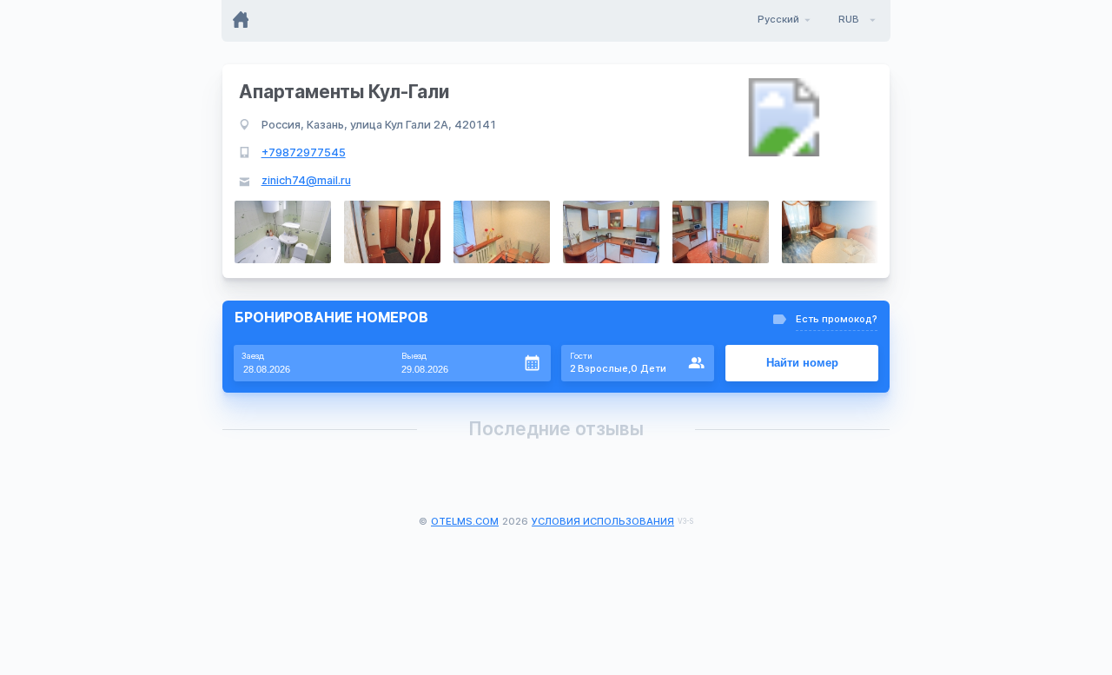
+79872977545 (303, 152)
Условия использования (603, 521)
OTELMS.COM (465, 521)
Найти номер (802, 362)
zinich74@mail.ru (306, 180)
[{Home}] (242, 19)
